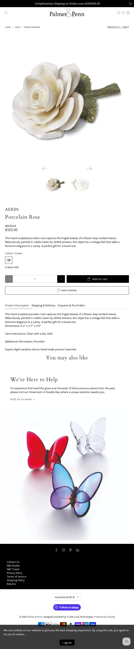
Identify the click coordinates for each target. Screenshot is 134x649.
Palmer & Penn (34, 616)
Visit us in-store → (22, 399)
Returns (11, 584)
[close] (130, 3)
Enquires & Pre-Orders (71, 305)
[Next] (89, 168)
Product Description (17, 305)
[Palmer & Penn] (67, 12)
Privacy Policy (14, 573)
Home (8, 27)
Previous (113, 27)
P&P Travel (13, 569)
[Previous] (44, 168)
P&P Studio (13, 565)
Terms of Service (16, 576)
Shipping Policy (16, 580)
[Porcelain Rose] (67, 101)
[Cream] (8, 260)
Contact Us (13, 562)
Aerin (17, 27)
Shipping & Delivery (43, 305)
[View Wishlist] (123, 13)
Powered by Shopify (104, 616)
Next (126, 27)
